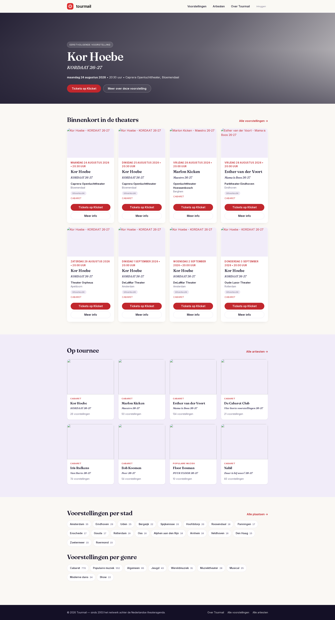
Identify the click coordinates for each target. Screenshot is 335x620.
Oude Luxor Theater (238, 282)
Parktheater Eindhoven (239, 183)
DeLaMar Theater (133, 282)
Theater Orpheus (82, 282)
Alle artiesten (260, 612)
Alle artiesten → (257, 351)
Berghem (178, 191)
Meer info (90, 216)
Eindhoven (230, 187)
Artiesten (219, 6)
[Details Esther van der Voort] (244, 143)
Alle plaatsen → (257, 514)
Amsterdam (128, 286)
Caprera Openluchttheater (88, 183)
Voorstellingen (196, 6)
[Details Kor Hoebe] (90, 143)
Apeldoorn (76, 286)
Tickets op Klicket (84, 88)
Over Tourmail (240, 6)
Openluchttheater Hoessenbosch (184, 185)
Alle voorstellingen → (253, 121)
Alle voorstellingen (238, 612)
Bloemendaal (78, 187)
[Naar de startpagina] (82, 6)
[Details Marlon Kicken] (193, 143)
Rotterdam (230, 286)
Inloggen (261, 6)
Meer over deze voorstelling (127, 88)
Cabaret (76, 198)
